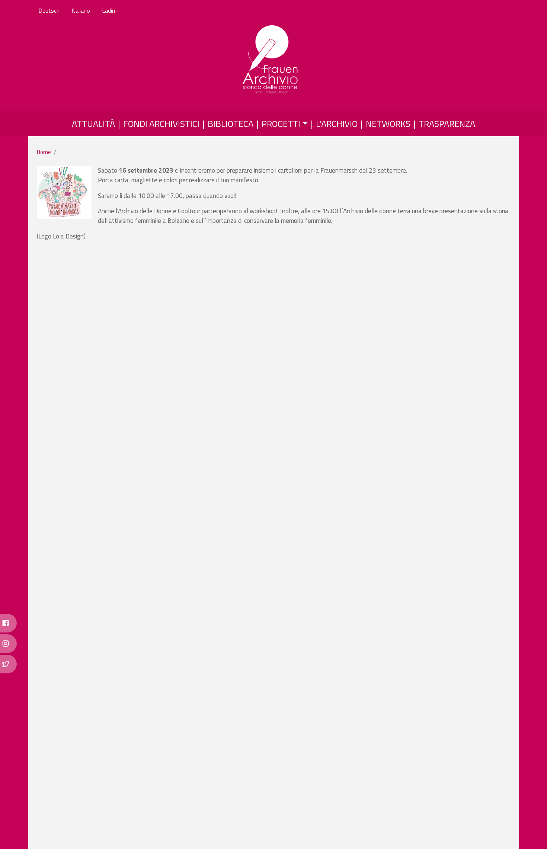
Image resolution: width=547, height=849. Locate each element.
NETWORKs (388, 123)
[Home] (270, 60)
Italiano (80, 10)
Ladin (108, 10)
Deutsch (49, 10)
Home (44, 152)
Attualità (93, 123)
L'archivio (337, 123)
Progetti (281, 123)
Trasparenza (447, 123)
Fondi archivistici (161, 123)
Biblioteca (230, 123)
